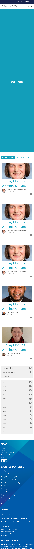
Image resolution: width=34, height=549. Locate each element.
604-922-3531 (28, 2)
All (3, 432)
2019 (16, 407)
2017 (16, 415)
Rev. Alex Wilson (16, 368)
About (3, 450)
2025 (16, 382)
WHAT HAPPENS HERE (8, 453)
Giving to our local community (10, 483)
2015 (16, 419)
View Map (4, 535)
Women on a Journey (7, 498)
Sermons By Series (22, 157)
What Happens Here (12, 466)
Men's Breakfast (6, 501)
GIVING (3, 457)
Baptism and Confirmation (9, 480)
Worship (3, 471)
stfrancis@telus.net (7, 515)
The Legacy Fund (6, 455)
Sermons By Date (8, 157)
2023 (16, 390)
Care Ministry (5, 486)
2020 (16, 403)
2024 (16, 386)
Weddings (4, 489)
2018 (16, 411)
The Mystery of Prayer (8, 504)
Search (20, 2)
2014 (16, 423)
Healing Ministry (6, 492)
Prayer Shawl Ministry (8, 495)
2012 (16, 428)
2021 (16, 399)
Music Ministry (5, 474)
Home (3, 448)
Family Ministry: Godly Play (9, 477)
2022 (16, 395)
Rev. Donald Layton (16, 372)
